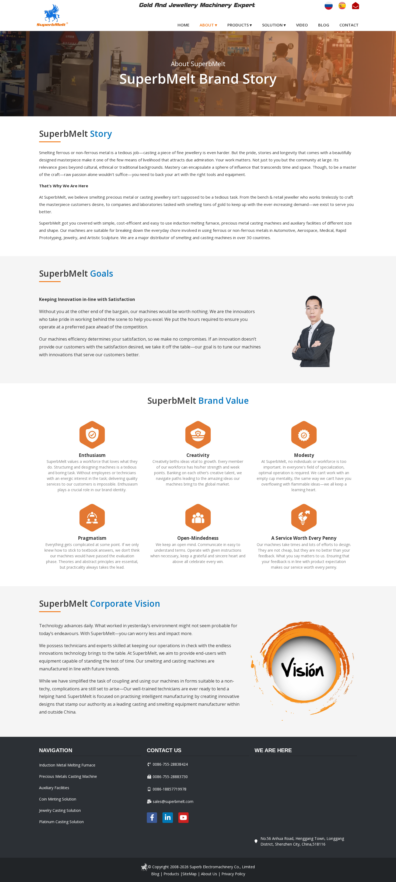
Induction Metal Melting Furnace (67, 765)
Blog (155, 873)
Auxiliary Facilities (54, 787)
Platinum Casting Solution (61, 821)
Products (171, 873)
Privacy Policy (233, 873)
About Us (209, 873)
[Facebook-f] (152, 817)
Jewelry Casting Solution (60, 810)
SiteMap (189, 873)
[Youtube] (183, 817)
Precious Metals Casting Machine (68, 776)
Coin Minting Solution (57, 799)
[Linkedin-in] (167, 817)
